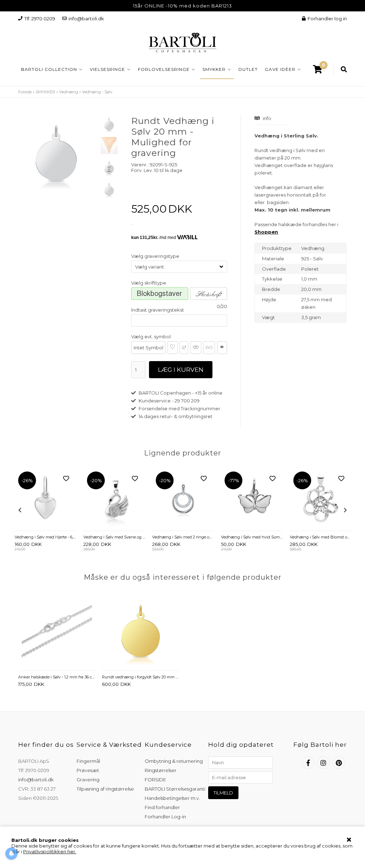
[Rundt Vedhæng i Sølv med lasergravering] (109, 167)
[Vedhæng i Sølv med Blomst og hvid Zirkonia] (320, 499)
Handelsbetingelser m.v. (172, 798)
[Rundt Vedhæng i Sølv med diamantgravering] (109, 189)
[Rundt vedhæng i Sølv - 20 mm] (109, 123)
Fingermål (88, 761)
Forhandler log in (327, 18)
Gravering (88, 779)
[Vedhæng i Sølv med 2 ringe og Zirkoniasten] (183, 499)
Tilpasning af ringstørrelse (105, 789)
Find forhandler (162, 807)
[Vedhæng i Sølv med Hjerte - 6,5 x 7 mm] (45, 499)
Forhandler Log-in (165, 816)
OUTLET (248, 69)
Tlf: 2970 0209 (39, 18)
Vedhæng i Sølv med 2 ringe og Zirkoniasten (183, 537)
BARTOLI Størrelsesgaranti (175, 789)
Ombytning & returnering (174, 761)
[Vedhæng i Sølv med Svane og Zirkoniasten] (114, 499)
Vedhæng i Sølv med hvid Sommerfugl (252, 537)
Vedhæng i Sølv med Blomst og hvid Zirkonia (320, 537)
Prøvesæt (88, 770)
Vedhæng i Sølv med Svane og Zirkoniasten (114, 537)
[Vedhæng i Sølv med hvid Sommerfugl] (252, 499)
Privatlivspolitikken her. (49, 851)
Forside (25, 91)
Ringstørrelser (160, 770)
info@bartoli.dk (86, 18)
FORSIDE (155, 779)
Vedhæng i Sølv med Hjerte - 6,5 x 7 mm (45, 537)
